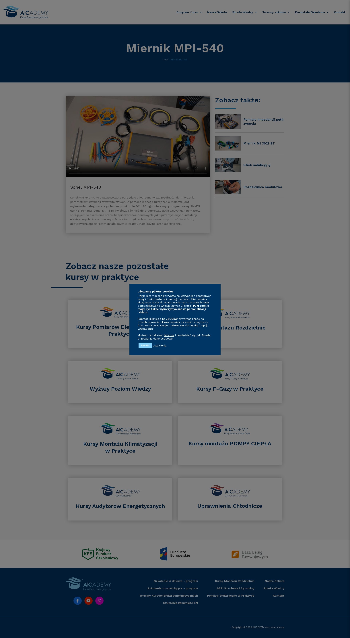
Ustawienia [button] (159, 345)
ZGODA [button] (145, 345)
